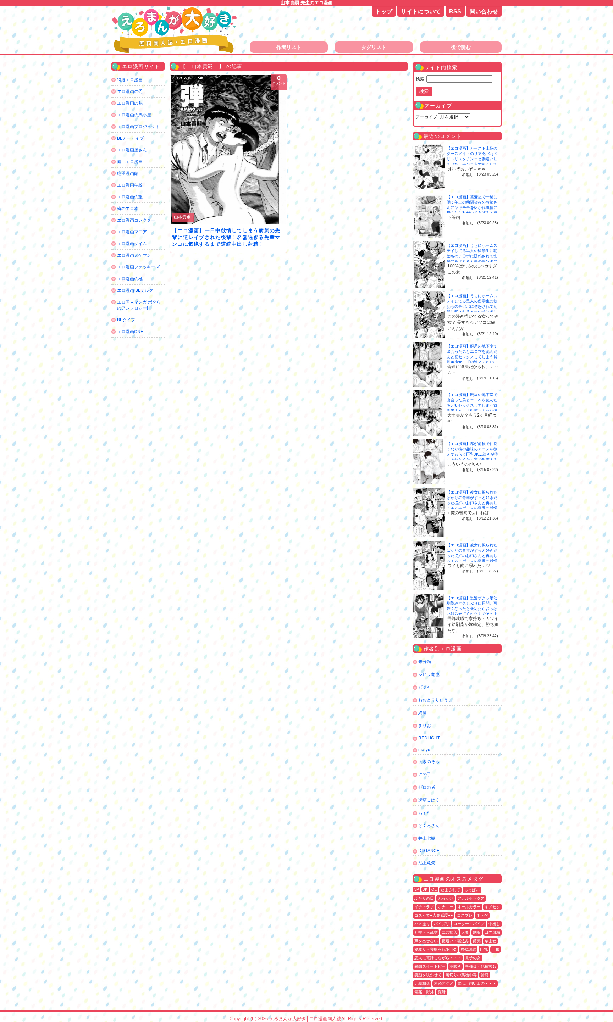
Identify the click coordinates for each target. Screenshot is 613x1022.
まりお (424, 725)
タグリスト (373, 47)
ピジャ (424, 687)
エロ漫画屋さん (132, 150)
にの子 (424, 774)
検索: (420, 79)
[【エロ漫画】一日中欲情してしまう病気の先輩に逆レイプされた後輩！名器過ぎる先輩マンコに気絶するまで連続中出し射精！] (228, 149)
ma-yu (424, 750)
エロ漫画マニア (132, 231)
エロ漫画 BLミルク (135, 290)
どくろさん (429, 825)
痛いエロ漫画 (130, 161)
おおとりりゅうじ (435, 700)
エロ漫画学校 (130, 185)
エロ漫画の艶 (130, 196)
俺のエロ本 (127, 208)
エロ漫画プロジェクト (138, 126)
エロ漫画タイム (132, 243)
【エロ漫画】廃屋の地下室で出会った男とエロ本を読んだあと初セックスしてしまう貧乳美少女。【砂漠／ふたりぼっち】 (472, 357)
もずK (424, 813)
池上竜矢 (426, 863)
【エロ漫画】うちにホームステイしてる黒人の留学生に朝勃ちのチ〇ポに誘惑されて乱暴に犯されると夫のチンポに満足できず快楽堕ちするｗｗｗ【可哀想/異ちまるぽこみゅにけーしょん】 (472, 261)
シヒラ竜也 (429, 674)
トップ (383, 12)
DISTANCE (429, 851)
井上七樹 (426, 838)
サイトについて (421, 12)
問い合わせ (484, 12)
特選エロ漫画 (130, 79)
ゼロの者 (426, 787)
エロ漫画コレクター (136, 220)
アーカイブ (426, 117)
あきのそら (429, 762)
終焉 (422, 713)
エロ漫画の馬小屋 (134, 114)
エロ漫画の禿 (130, 91)
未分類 (424, 662)
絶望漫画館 (127, 173)
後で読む (461, 47)
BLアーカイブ (130, 138)
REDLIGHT (429, 738)
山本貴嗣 (182, 217)
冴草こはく (429, 800)
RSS (455, 12)
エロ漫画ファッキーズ (138, 267)
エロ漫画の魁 (130, 103)
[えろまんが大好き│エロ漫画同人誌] (175, 9)
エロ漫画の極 (130, 278)
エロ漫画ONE (130, 331)
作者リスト (288, 47)
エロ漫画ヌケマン (134, 255)
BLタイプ (126, 319)
